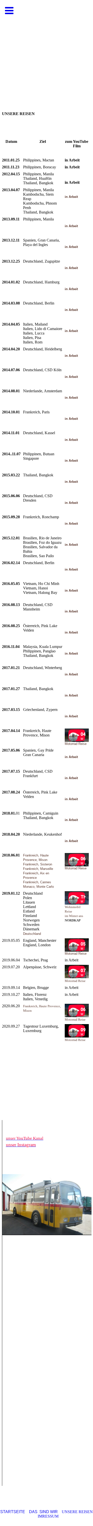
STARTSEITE (12, 1512)
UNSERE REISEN (77, 1512)
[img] (46, 49)
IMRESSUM (48, 1516)
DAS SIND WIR (43, 1512)
